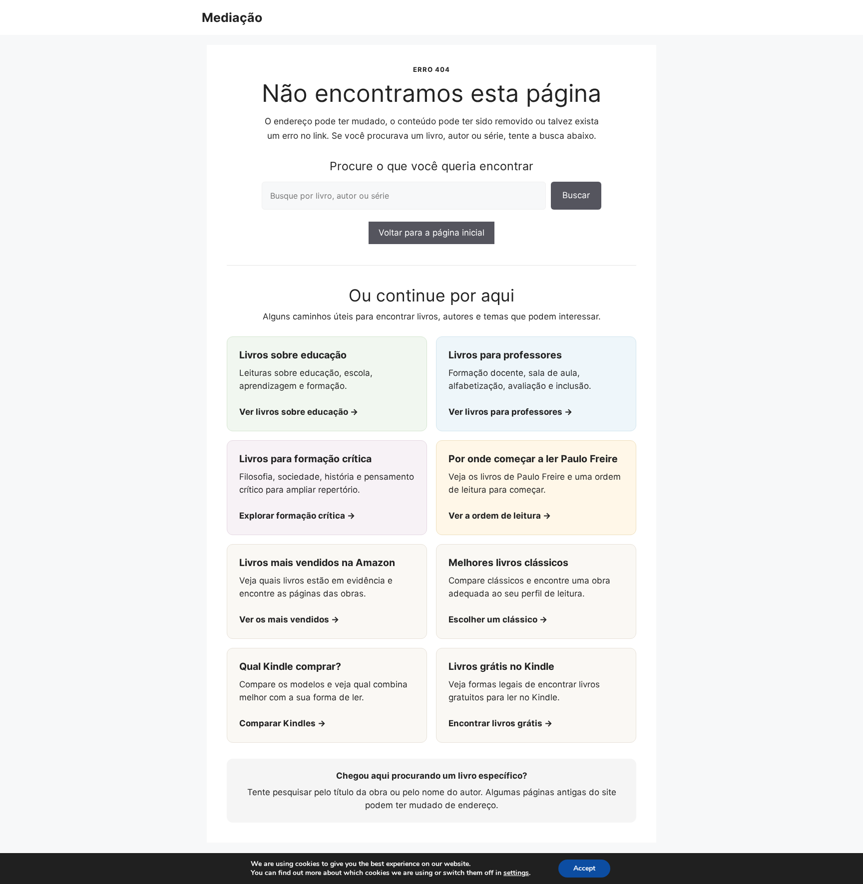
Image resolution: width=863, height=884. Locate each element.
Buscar (576, 195)
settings (516, 873)
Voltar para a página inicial (431, 233)
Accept (584, 868)
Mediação (232, 17)
